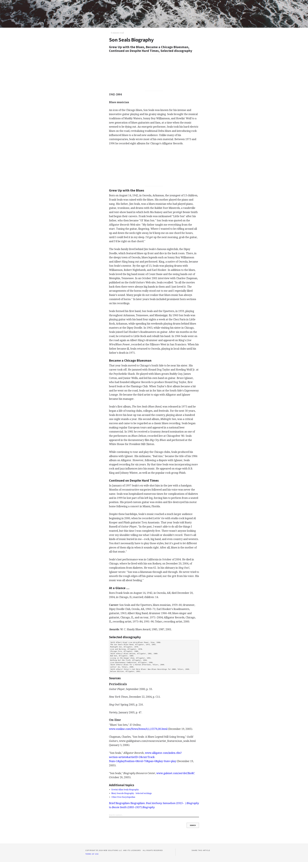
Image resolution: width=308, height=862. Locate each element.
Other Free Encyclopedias (123, 797)
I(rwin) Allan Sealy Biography (125, 789)
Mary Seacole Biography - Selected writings (131, 793)
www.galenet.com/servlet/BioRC (175, 773)
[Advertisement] (154, 72)
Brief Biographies (119, 803)
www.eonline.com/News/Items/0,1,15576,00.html (138, 728)
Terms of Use (92, 854)
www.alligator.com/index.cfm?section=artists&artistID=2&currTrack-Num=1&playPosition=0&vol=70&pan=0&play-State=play (145, 757)
